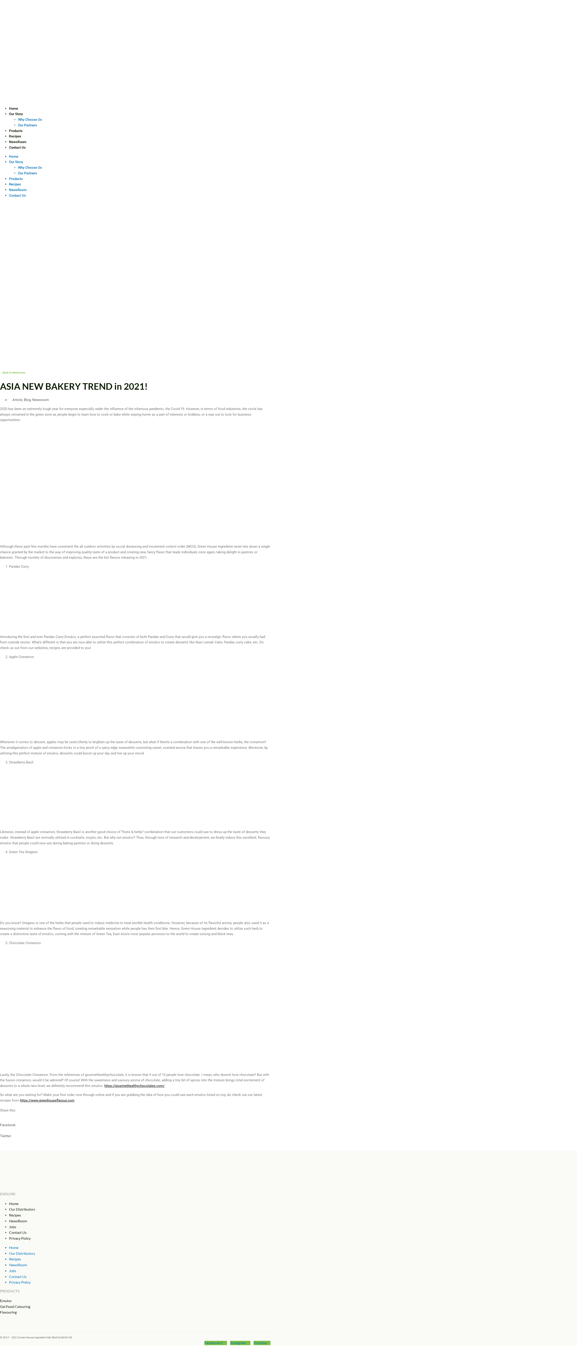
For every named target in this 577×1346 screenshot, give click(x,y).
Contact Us (17, 148)
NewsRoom (17, 142)
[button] (135, 1122)
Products (16, 131)
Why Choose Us (30, 120)
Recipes (15, 136)
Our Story (16, 114)
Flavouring (8, 1312)
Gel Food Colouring (15, 1306)
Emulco (5, 1300)
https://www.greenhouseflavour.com (47, 1100)
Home (13, 109)
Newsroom (40, 400)
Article (17, 400)
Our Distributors (22, 1209)
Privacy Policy (20, 1238)
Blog (27, 400)
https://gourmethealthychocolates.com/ (134, 1086)
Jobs (12, 1227)
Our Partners (27, 125)
